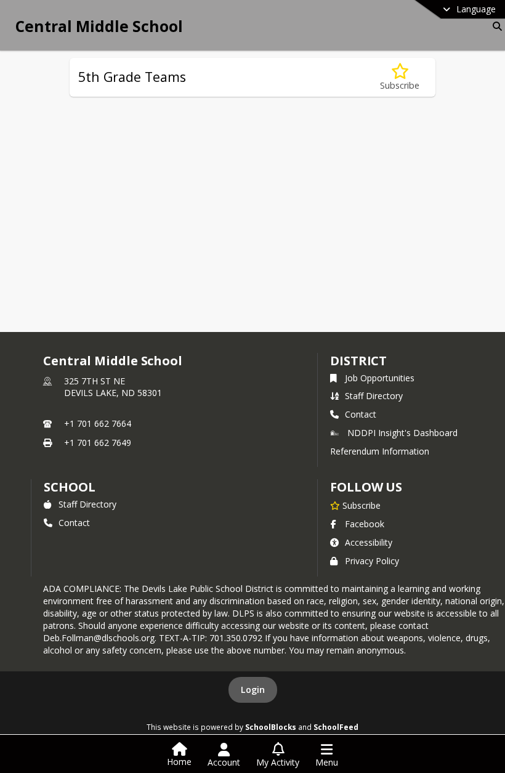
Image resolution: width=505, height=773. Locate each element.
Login (253, 689)
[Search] (495, 26)
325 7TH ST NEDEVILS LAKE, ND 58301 (113, 387)
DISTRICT (358, 360)
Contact (360, 414)
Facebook (364, 524)
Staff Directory (374, 396)
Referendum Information (379, 451)
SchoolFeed (335, 727)
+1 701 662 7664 (97, 423)
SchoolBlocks (270, 727)
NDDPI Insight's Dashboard (402, 433)
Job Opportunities (379, 378)
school (69, 487)
